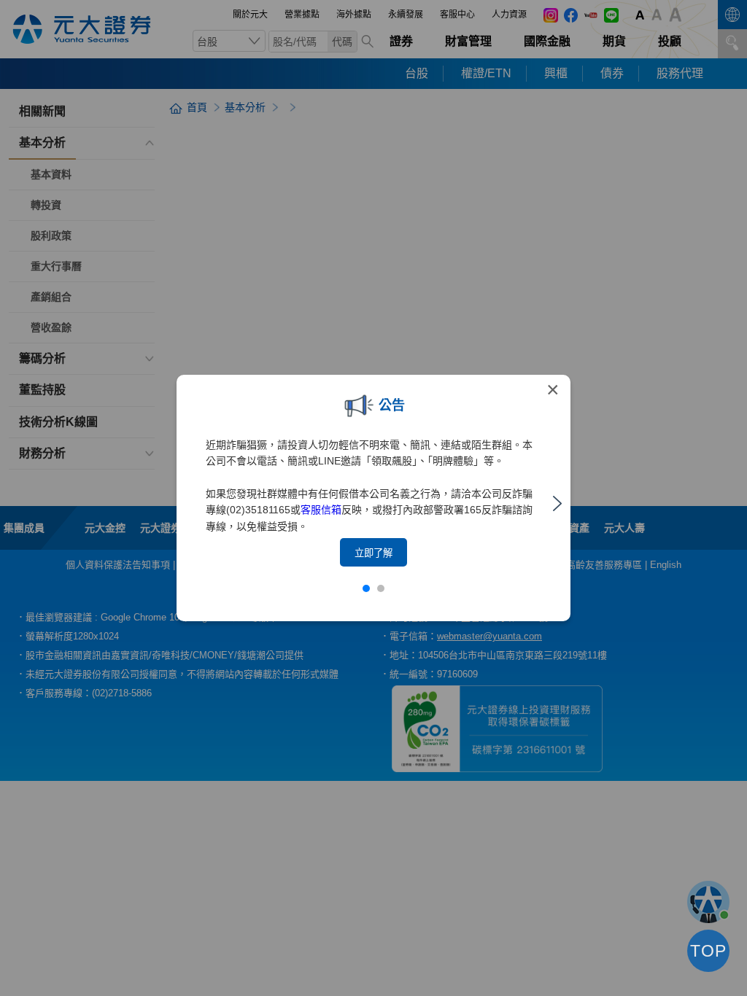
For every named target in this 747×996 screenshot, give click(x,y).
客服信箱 (321, 509)
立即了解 (373, 553)
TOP (708, 950)
